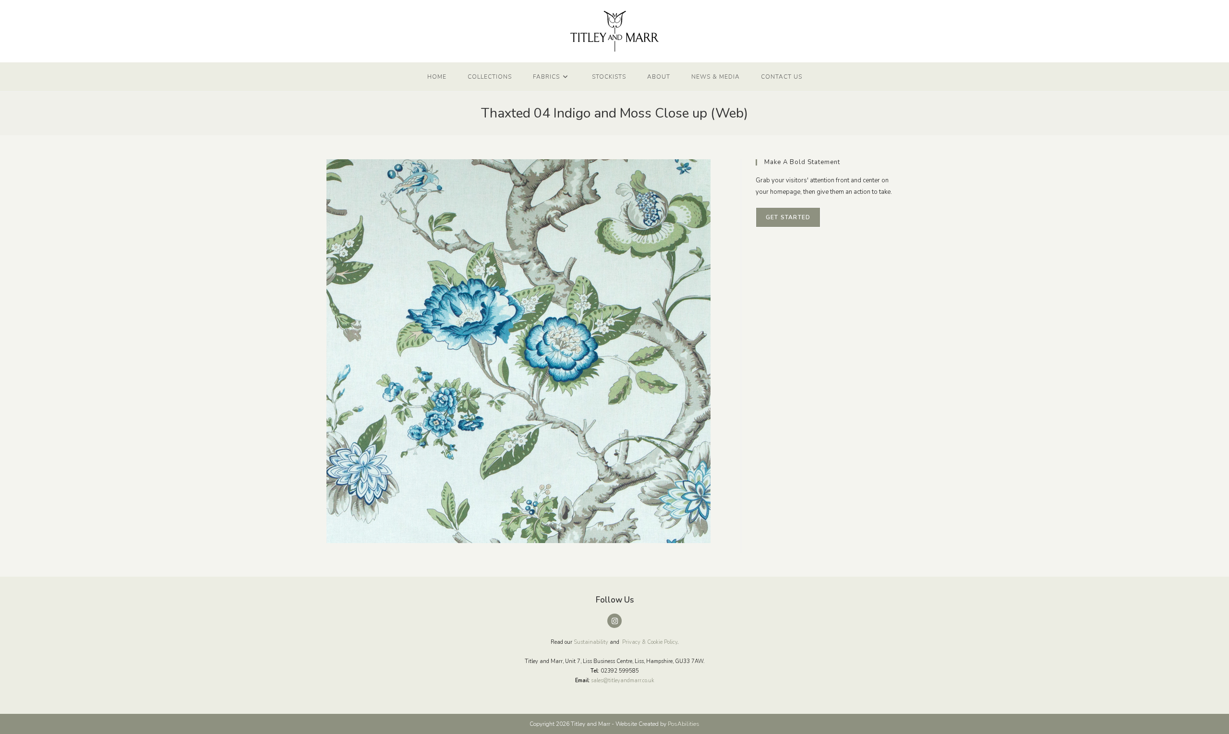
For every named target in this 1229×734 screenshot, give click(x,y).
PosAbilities (683, 724)
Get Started (788, 217)
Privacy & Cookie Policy (649, 642)
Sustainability (591, 642)
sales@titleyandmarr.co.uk (622, 680)
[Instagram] (614, 621)
